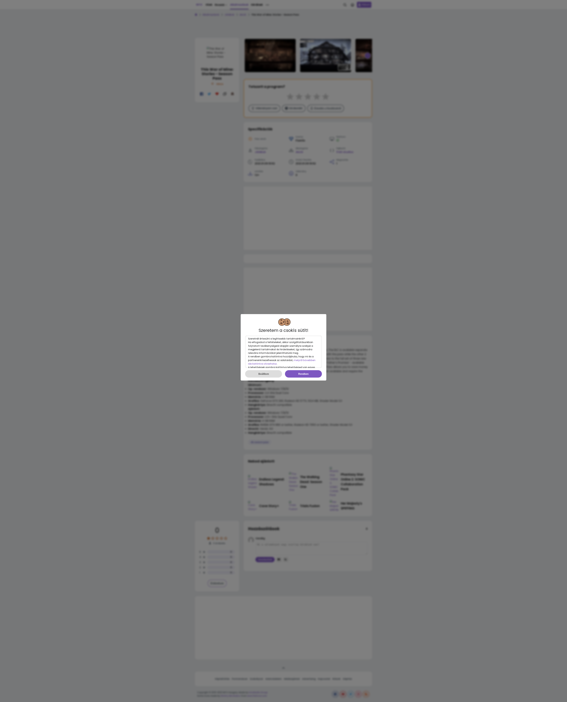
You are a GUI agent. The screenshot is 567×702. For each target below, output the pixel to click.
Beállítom (263, 374)
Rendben (303, 374)
